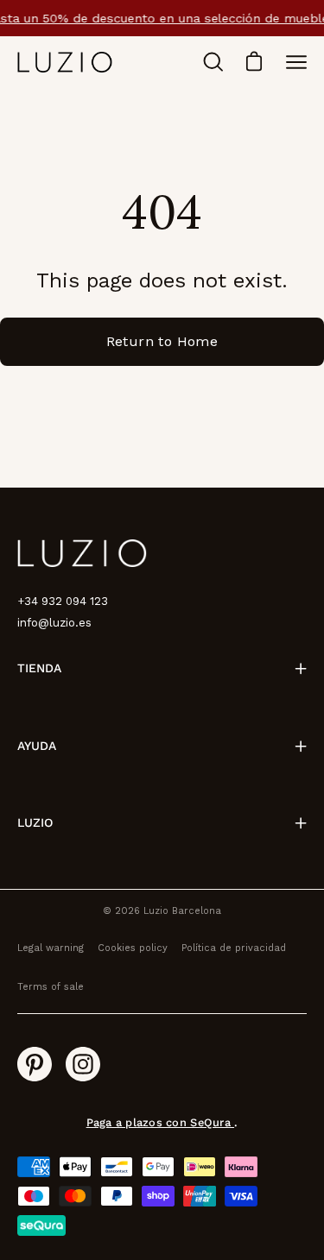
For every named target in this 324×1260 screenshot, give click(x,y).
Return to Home (162, 341)
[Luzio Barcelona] (64, 62)
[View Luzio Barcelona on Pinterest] (34, 1064)
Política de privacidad (233, 948)
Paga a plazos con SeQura (160, 1122)
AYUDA (36, 746)
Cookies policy (133, 948)
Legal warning (50, 948)
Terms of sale (50, 986)
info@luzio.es (54, 622)
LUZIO (35, 822)
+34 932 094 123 (62, 601)
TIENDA (39, 668)
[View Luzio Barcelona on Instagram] (83, 1064)
